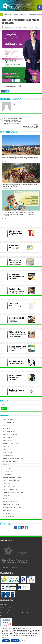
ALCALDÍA (6, 440)
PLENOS (5, 495)
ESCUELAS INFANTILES (9, 462)
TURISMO (6, 510)
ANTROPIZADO (7, 419)
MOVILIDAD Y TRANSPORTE (11, 477)
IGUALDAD (6, 471)
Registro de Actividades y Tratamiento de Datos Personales (16, 613)
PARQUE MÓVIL (7, 486)
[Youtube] (22, 527)
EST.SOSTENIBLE (7, 422)
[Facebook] (15, 527)
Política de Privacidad (6, 607)
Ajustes (24, 640)
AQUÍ (19, 86)
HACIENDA (6, 468)
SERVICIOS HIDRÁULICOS (10, 504)
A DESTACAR (6, 428)
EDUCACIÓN (6, 456)
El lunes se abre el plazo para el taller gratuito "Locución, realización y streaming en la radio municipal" (17, 214)
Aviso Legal (3, 604)
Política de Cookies (5, 616)
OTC (4, 425)
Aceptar (6, 640)
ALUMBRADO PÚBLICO (9, 443)
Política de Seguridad (6, 610)
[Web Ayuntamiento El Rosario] (21, 5)
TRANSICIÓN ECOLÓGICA (10, 507)
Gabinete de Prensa (9, 26)
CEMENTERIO (6, 446)
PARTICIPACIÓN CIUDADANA (11, 492)
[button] (39, 7)
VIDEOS (5, 513)
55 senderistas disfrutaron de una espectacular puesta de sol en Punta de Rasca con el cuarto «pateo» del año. (20, 158)
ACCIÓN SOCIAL (7, 431)
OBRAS (5, 483)
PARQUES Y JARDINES (9, 489)
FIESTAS (5, 465)
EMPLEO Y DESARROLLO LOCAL (11, 459)
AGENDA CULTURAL (8, 434)
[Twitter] (19, 527)
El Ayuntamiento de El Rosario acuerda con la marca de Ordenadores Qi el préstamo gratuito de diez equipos (13, 120)
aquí (8, 635)
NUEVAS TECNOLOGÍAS (9, 480)
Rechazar (15, 640)
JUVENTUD (11, 27)
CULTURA (6, 27)
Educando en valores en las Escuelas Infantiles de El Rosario (28, 126)
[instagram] (26, 527)
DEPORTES (6, 453)
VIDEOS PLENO (7, 516)
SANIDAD (5, 498)
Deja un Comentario (23, 27)
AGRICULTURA (7, 437)
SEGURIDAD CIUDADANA (10, 501)
